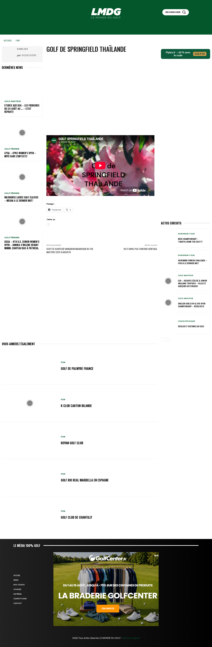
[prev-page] (163, 340)
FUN (18, 40)
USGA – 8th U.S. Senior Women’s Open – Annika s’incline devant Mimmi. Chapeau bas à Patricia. (21, 245)
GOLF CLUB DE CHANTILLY (76, 517)
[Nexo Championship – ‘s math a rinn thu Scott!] (168, 238)
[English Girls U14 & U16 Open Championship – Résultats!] (168, 302)
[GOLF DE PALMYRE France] (30, 366)
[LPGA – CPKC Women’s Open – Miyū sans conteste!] (22, 132)
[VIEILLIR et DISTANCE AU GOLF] (168, 324)
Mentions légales (131, 638)
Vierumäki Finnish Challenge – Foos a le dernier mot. (192, 262)
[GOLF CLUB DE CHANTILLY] (30, 515)
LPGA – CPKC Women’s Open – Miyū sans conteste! (20, 154)
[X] (105, 59)
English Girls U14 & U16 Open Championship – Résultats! (191, 305)
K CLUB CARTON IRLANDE (76, 405)
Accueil (8, 40)
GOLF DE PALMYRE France (77, 368)
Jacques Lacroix (29, 55)
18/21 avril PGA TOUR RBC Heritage (140, 248)
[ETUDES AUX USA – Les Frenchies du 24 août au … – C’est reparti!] (22, 85)
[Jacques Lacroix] (12, 55)
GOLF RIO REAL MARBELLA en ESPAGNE (85, 480)
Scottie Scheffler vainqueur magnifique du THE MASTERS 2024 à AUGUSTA (69, 250)
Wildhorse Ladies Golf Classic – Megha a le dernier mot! (21, 198)
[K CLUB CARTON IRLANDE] (30, 403)
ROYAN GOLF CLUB (72, 443)
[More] (127, 59)
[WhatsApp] (120, 59)
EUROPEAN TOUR (186, 234)
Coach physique (186, 321)
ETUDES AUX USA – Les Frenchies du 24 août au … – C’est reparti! (21, 109)
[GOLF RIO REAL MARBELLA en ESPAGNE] (30, 477)
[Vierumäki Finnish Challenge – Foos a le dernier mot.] (168, 259)
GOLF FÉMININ (11, 149)
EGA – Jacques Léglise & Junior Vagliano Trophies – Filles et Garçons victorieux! (192, 283)
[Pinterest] (112, 59)
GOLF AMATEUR (12, 101)
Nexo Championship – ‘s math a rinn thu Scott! (190, 240)
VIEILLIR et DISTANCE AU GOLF (191, 326)
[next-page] (168, 340)
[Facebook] (98, 59)
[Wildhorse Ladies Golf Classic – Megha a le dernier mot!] (22, 177)
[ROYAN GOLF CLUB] (30, 440)
